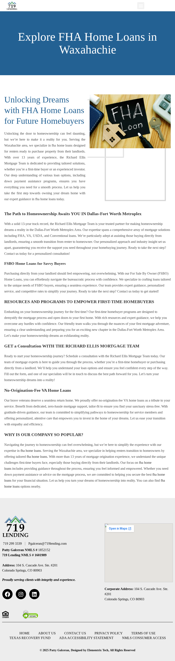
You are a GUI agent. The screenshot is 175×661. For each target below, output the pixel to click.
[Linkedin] (34, 594)
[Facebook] (7, 594)
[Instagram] (21, 594)
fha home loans (30, 450)
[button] (140, 5)
